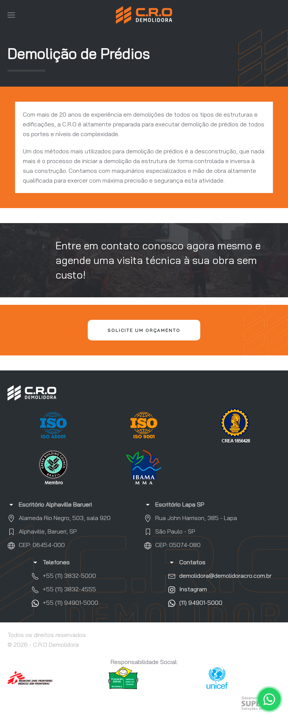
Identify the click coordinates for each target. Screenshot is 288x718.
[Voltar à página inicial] (144, 15)
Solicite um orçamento (144, 330)
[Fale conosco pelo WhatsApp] (269, 699)
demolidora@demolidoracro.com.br (225, 575)
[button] (11, 15)
